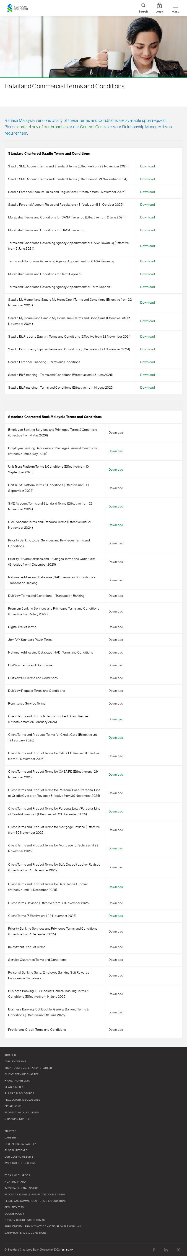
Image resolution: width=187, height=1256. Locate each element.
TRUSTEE (10, 1131)
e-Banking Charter (18, 1119)
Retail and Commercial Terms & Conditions (35, 1201)
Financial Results (17, 1081)
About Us (11, 1055)
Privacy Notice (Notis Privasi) (26, 1220)
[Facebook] (154, 1249)
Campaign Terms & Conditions (26, 1233)
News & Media (14, 1087)
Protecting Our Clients (22, 1113)
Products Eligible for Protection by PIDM (35, 1195)
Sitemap (67, 1250)
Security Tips (14, 1207)
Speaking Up (13, 1106)
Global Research (17, 1150)
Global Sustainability (20, 1144)
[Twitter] (178, 1249)
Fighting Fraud (15, 1182)
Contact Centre (93, 127)
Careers (11, 1138)
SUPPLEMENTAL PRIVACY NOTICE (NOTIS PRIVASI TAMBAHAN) (43, 1226)
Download (147, 166)
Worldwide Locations (20, 1163)
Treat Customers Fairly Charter (28, 1068)
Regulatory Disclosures (22, 1100)
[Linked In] (166, 1249)
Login (159, 11)
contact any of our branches (42, 127)
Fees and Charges (17, 1175)
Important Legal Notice (22, 1188)
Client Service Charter (22, 1074)
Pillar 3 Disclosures (19, 1093)
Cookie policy (15, 1214)
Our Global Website (19, 1157)
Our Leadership (15, 1062)
